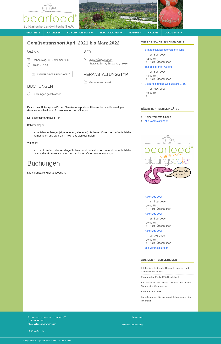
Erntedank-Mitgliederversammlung (164, 49)
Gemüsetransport (100, 82)
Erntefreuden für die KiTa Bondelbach (160, 277)
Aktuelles (54, 32)
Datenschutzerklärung (132, 324)
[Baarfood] (103, 27)
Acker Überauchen (100, 60)
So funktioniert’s (78, 32)
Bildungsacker (109, 32)
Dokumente (172, 32)
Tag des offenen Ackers (158, 67)
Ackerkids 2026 (154, 196)
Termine (134, 32)
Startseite (33, 32)
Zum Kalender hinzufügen (52, 74)
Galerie (153, 32)
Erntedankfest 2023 (151, 291)
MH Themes (66, 341)
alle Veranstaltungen (156, 121)
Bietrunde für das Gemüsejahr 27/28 (165, 84)
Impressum (137, 317)
